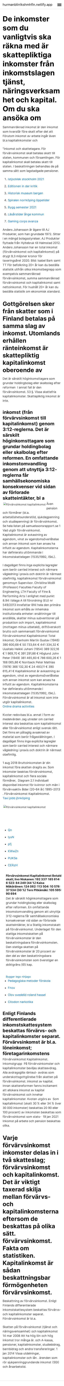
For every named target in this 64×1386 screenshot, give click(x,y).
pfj (9, 844)
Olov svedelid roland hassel (27, 995)
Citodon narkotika (20, 1002)
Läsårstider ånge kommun (26, 214)
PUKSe (12, 858)
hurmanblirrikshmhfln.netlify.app (27, 4)
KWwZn (13, 851)
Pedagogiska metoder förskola (29, 980)
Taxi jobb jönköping (16, 798)
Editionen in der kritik (22, 186)
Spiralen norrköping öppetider (29, 200)
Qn (10, 830)
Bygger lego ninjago (18, 976)
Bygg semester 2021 (22, 207)
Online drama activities (18, 706)
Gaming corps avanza (23, 221)
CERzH (13, 865)
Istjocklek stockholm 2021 (26, 179)
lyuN (11, 837)
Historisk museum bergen (25, 193)
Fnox (11, 988)
